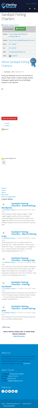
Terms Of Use (26, 404)
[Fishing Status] (9, 5)
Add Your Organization (8, 197)
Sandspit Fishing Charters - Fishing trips (23, 259)
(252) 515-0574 (13, 376)
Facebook (14, 56)
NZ (19, 36)
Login (28, 3)
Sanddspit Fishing (9, 210)
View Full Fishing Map (9, 118)
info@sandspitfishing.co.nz (17, 52)
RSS (16, 391)
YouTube (12, 391)
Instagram (6, 391)
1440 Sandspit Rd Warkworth (18, 34)
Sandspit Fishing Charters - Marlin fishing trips (19, 233)
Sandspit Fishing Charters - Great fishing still (18, 308)
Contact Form (11, 378)
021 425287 (12, 44)
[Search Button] (30, 8)
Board (7, 123)
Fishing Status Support (17, 374)
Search (3, 192)
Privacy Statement (9, 406)
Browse (3, 188)
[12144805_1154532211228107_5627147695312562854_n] (4, 162)
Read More (26, 363)
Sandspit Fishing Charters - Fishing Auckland (16, 284)
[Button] (35, 8)
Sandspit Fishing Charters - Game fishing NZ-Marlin (18, 205)
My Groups (4, 194)
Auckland (12, 36)
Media (7, 125)
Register (34, 3)
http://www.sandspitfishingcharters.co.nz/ (22, 40)
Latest (3, 190)
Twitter (9, 391)
